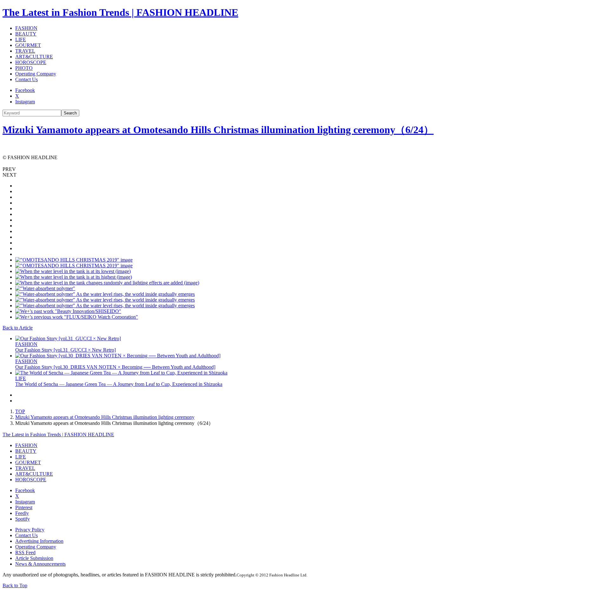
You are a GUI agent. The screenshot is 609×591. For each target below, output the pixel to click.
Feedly (22, 513)
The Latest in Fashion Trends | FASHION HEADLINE (120, 12)
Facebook (25, 90)
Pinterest (23, 507)
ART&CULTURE (34, 56)
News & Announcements (40, 564)
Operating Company (35, 73)
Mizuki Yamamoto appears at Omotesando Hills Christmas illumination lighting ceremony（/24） (218, 129)
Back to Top (15, 585)
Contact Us (26, 79)
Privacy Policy (29, 529)
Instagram (25, 101)
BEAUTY (25, 33)
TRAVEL (25, 51)
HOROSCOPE (30, 62)
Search (70, 113)
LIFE (20, 39)
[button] (304, 169)
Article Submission (34, 558)
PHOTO (24, 68)
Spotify (22, 519)
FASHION (26, 28)
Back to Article (18, 327)
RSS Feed (25, 552)
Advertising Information (39, 541)
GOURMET (28, 45)
